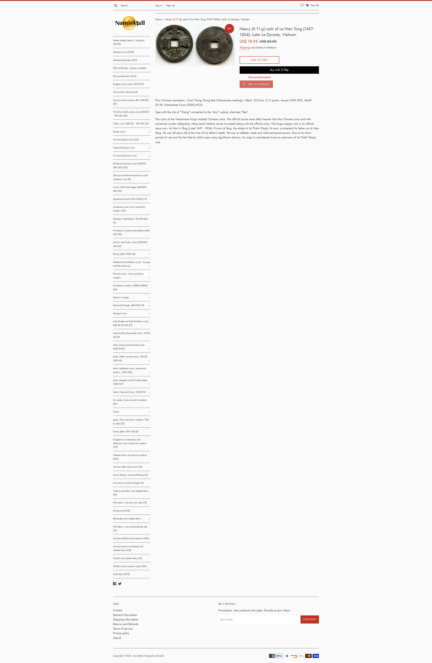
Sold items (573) (121, 574)
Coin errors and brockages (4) (128, 482)
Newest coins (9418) (123, 52)
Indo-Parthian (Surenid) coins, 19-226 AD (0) (131, 335)
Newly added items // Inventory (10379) (129, 42)
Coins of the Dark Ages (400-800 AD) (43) (129, 189)
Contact (117, 610)
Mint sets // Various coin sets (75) (130, 502)
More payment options (259, 77)
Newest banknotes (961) (125, 60)
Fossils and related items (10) (127, 558)
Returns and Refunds (125, 624)
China (131, 411)
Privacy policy (121, 633)
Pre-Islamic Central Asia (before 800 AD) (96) (131, 232)
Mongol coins (131, 313)
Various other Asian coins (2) (127, 466)
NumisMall (138, 655)
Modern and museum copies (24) (129, 566)
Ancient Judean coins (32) (126, 139)
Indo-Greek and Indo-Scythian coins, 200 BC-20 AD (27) (131, 323)
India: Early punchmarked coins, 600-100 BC (131, 346)
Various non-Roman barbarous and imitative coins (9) (130, 177)
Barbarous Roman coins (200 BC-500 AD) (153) (130, 165)
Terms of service (123, 629)
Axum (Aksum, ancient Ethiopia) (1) (130, 475)
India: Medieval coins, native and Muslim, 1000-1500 (131, 370)
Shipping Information (125, 619)
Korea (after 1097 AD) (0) (125, 431)
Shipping (245, 47)
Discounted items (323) (124, 76)
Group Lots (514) (121, 510)
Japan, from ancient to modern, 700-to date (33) (131, 421)
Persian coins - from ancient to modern (131, 275)
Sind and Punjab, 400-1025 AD (131, 305)
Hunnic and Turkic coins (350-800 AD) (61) (130, 244)
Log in (158, 5)
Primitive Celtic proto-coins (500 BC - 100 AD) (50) (131, 113)
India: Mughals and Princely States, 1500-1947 (131, 382)
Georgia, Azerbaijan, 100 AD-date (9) (130, 220)
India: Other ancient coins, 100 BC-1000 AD (131, 358)
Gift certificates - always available (129, 68)
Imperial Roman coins (131, 147)
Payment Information (125, 615)
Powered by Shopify (154, 655)
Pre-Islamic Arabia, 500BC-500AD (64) (130, 287)
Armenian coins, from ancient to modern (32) (129, 208)
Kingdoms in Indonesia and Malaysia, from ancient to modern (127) (129, 443)
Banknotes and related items (131, 518)
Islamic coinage (131, 297)
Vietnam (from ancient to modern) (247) (130, 457)
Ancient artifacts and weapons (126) (131, 538)
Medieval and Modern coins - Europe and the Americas (131, 263)
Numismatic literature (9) (125, 92)
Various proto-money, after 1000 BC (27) (131, 101)
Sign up (170, 5)
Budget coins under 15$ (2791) (128, 84)
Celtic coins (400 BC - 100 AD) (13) (130, 123)
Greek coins (131, 131)
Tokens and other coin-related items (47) (130, 492)
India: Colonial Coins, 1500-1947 (131, 392)
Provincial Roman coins (131, 155)
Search (117, 638)
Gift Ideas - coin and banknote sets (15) (130, 528)
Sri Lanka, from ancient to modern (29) (130, 401)
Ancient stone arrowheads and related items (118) (128, 548)
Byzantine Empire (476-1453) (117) (130, 199)
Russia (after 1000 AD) (131, 254)
